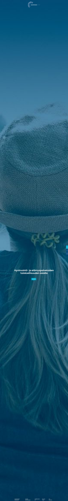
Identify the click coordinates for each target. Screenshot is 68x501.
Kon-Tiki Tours (43, 499)
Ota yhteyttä (50, 499)
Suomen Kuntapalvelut (27, 499)
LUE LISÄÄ (33, 279)
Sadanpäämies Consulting (17, 499)
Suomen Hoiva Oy (37, 499)
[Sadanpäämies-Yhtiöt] (34, 5)
